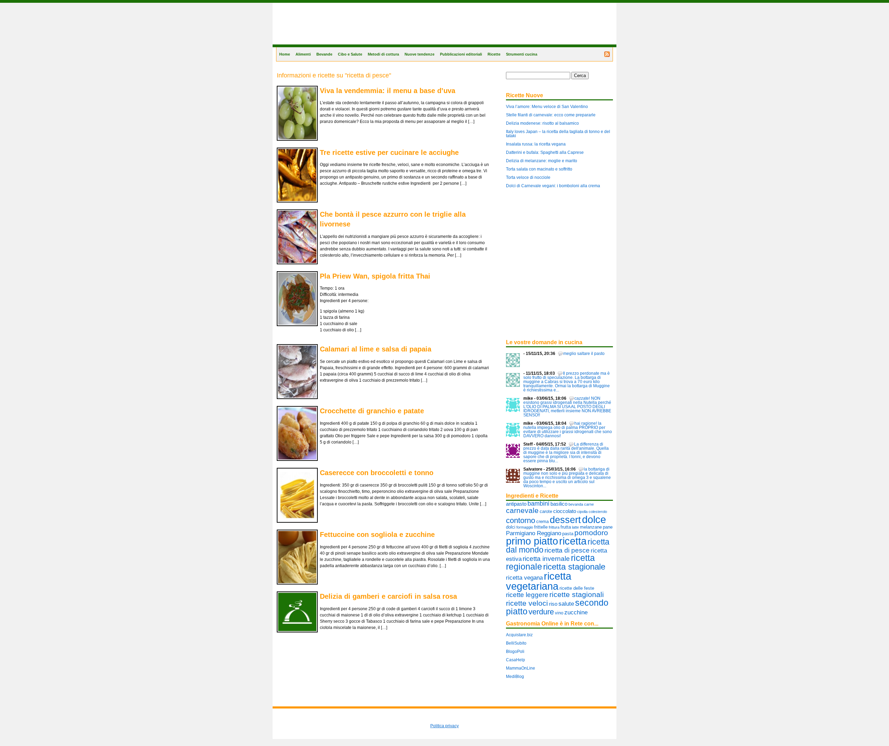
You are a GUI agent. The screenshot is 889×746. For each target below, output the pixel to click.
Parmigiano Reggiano (533, 533)
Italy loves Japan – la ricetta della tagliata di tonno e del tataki (558, 133)
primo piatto (532, 541)
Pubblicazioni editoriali (461, 54)
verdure (541, 611)
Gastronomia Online (295, 46)
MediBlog (515, 676)
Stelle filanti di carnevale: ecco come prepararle (551, 115)
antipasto (516, 504)
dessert (565, 520)
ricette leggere (527, 594)
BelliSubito (516, 643)
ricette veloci (527, 603)
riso (553, 604)
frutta (565, 527)
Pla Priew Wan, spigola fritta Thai (375, 276)
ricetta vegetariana (538, 581)
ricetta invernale (546, 558)
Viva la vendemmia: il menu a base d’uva (387, 90)
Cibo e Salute (350, 54)
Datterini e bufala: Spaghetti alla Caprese (545, 152)
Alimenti (303, 54)
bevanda (575, 504)
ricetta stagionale (574, 566)
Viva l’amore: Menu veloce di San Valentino (547, 106)
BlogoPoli (515, 651)
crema (542, 521)
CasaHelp (515, 659)
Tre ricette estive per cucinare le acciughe (389, 152)
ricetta (573, 541)
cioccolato (564, 511)
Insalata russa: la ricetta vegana (536, 144)
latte (575, 527)
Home (284, 54)
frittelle (541, 527)
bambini (538, 503)
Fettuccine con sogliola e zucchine (377, 534)
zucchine (576, 612)
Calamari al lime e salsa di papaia (375, 349)
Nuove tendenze (419, 54)
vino (559, 612)
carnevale (522, 510)
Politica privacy (444, 725)
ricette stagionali (576, 594)
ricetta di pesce (567, 550)
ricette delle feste (576, 588)
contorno (520, 520)
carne (589, 504)
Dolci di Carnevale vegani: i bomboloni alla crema (553, 185)
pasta (567, 533)
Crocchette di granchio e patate (372, 411)
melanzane (591, 527)
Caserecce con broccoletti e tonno (376, 472)
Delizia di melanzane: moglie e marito (541, 160)
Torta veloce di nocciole (528, 177)
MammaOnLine (520, 668)
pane (608, 527)
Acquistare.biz (519, 634)
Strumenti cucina (521, 54)
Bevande (324, 54)
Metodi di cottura (383, 54)
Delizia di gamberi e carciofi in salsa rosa (388, 596)
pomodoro (591, 533)
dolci (510, 527)
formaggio (524, 527)
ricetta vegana (524, 577)
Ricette (494, 54)
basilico (558, 504)
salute (566, 603)
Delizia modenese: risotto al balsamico (542, 123)
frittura (554, 527)
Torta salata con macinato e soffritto (539, 169)
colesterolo (598, 511)
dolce (594, 519)
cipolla (582, 511)
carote (546, 511)
